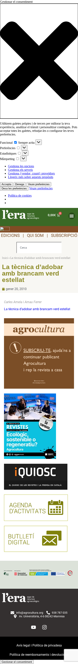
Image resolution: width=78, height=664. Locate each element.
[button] (39, 61)
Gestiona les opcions (21, 166)
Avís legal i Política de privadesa (39, 645)
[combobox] (38, 247)
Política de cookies (20, 195)
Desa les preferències (14, 188)
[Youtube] (34, 627)
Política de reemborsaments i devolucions (39, 655)
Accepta (6, 184)
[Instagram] (45, 627)
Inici (5, 258)
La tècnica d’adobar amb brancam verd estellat (37, 309)
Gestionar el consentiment (17, 661)
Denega (19, 184)
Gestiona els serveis (20, 169)
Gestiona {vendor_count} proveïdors (31, 173)
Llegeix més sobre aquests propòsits (30, 177)
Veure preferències (39, 184)
